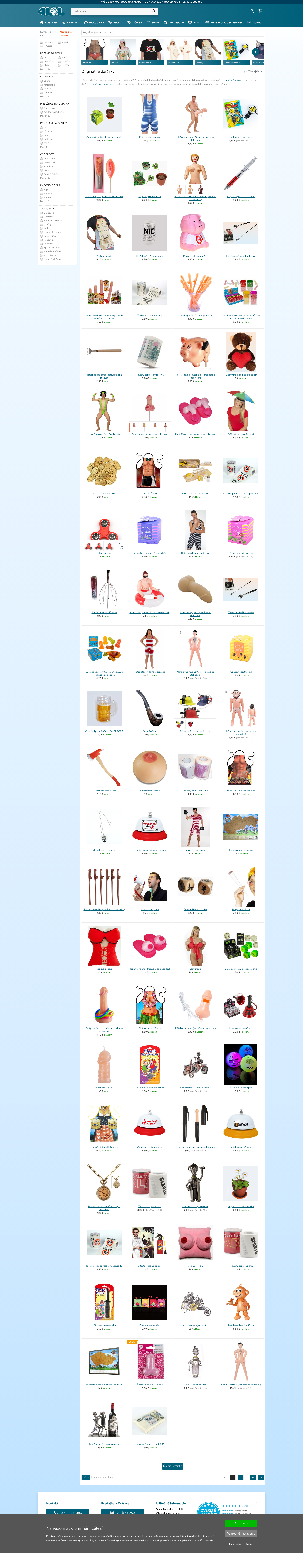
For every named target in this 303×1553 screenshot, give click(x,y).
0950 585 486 (71, 1513)
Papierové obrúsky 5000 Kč (150, 1444)
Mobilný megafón (150, 909)
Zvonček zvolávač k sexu (149, 1147)
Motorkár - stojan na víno (195, 1325)
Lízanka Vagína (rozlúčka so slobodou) (104, 196)
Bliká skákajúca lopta (241, 1087)
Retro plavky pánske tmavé (195, 553)
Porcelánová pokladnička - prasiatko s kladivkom (195, 376)
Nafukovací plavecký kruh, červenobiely (150, 612)
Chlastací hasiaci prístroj (149, 1266)
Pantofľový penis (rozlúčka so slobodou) (195, 434)
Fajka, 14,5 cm (149, 731)
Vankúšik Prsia (195, 1266)
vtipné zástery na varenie (103, 84)
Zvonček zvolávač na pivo (241, 1147)
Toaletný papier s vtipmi (149, 315)
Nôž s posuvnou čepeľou (104, 1325)
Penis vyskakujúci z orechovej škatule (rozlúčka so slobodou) (104, 317)
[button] (255, 52)
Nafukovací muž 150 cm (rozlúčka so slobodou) (195, 673)
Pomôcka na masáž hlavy (104, 612)
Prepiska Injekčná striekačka (241, 196)
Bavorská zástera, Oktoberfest (104, 1147)
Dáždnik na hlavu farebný (241, 434)
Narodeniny (49, 108)
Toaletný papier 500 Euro (195, 790)
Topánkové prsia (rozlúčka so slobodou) (150, 968)
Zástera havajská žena (150, 1028)
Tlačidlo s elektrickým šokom (150, 1087)
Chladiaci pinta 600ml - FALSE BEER (104, 731)
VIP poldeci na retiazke (104, 850)
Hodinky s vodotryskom (241, 137)
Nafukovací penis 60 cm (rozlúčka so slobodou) (195, 139)
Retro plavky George (195, 850)
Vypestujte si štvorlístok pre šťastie (104, 137)
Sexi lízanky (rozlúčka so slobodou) (149, 434)
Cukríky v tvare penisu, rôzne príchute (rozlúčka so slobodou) (241, 317)
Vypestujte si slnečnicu (240, 671)
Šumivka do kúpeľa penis (150, 1384)
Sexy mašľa (195, 968)
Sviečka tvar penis (104, 1087)
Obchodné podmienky (168, 1513)
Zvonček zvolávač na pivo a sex (150, 850)
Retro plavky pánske (149, 137)
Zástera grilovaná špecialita (241, 790)
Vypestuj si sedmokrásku (241, 1206)
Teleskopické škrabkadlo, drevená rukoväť (104, 376)
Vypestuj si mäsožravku (241, 553)
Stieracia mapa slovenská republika (104, 1384)
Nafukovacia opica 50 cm (241, 1325)
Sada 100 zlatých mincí (104, 493)
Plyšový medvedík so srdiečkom (241, 374)
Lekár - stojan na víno (195, 1384)
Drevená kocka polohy (195, 909)
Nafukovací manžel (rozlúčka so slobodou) (241, 733)
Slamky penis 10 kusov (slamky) (195, 315)
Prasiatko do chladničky (195, 256)
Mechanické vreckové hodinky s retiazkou (104, 1208)
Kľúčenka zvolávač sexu (241, 1028)
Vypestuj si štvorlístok (150, 196)
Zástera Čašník (149, 493)
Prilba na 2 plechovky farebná (195, 731)
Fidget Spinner (104, 553)
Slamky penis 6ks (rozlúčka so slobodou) (104, 909)
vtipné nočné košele (234, 80)
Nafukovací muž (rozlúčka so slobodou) (241, 1384)
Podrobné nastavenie (241, 1534)
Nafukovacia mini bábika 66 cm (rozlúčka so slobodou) (195, 198)
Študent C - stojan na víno (195, 1206)
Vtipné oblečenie (52, 251)
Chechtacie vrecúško (149, 1325)
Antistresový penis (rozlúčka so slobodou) (195, 614)
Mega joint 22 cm (241, 909)
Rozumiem (241, 1523)
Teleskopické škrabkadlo (241, 612)
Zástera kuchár (104, 256)
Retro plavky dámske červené (149, 671)
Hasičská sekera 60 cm (104, 790)
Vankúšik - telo (104, 968)
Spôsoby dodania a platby (170, 1509)
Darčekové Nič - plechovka (150, 256)
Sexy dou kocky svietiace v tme (241, 968)
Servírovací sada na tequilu (195, 493)
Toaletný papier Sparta (241, 1266)
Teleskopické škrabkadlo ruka (241, 256)
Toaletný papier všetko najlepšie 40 (104, 1266)
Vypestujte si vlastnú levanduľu (150, 553)
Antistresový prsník (150, 790)
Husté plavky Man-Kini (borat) (104, 434)
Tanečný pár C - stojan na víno (104, 1444)
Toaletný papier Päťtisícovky (149, 374)
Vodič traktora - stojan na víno (195, 1087)
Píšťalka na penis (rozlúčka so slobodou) (195, 1028)
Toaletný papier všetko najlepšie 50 (241, 493)
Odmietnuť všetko (241, 1544)
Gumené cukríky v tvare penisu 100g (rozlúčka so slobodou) (104, 673)
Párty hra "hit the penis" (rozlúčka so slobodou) (104, 1030)
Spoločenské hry (52, 247)
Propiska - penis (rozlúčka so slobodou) (195, 1147)
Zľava (256, 22)
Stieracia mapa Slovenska (241, 850)
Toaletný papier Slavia (149, 1206)
